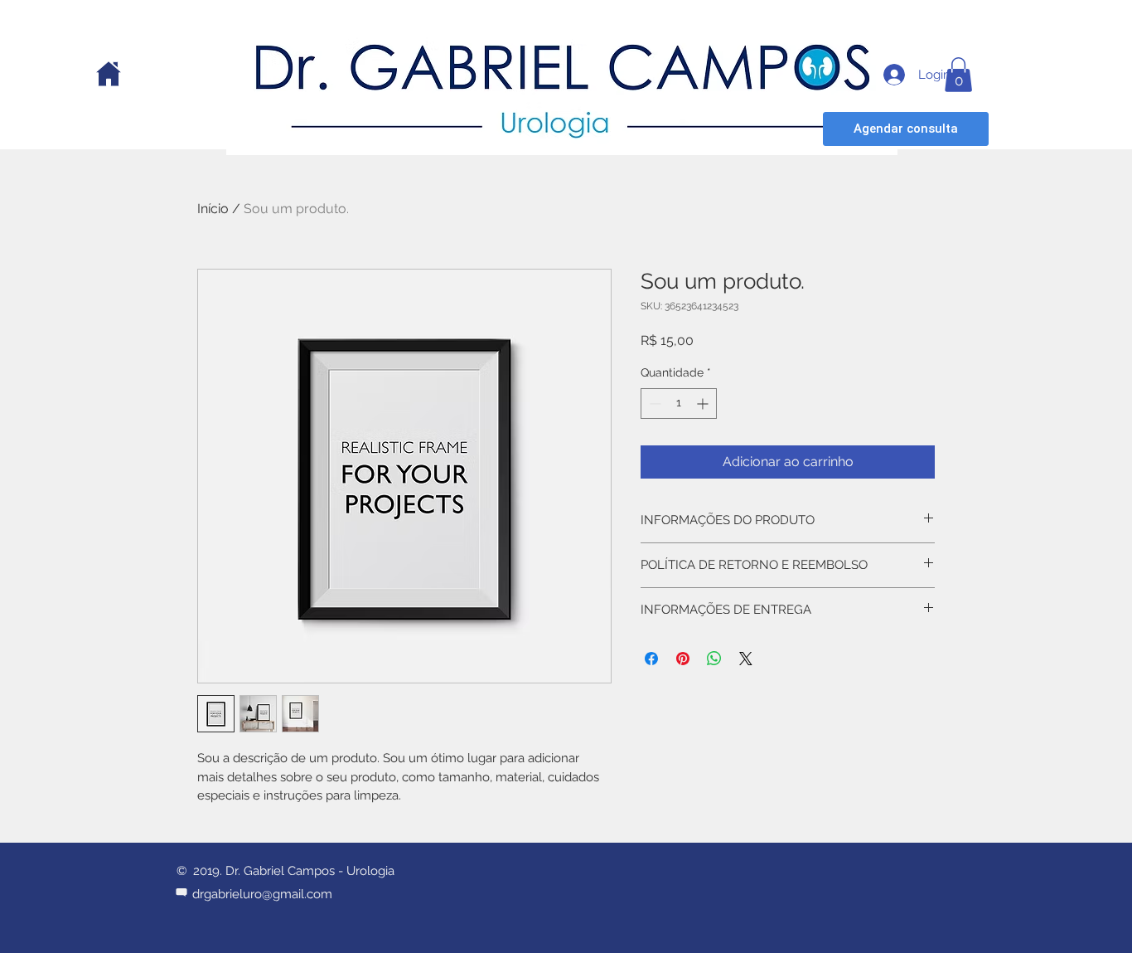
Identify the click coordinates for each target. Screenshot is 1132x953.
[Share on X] (746, 659)
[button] (958, 74)
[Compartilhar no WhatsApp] (714, 659)
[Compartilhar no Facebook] (651, 659)
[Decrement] (653, 403)
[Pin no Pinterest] (683, 659)
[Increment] (704, 403)
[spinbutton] (679, 403)
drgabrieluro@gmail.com (262, 894)
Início (213, 208)
